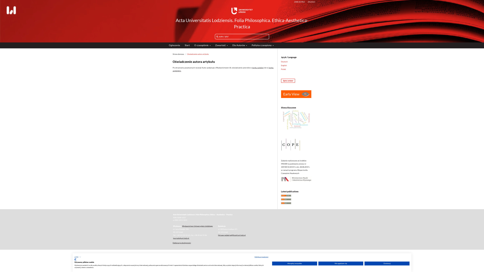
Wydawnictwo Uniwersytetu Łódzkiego (197, 226)
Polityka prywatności (261, 257)
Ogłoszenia (174, 45)
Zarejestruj (299, 2)
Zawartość (220, 45)
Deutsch (284, 62)
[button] (77, 257)
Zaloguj (311, 2)
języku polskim (258, 68)
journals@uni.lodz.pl (181, 238)
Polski (283, 69)
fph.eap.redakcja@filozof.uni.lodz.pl (232, 235)
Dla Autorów (239, 45)
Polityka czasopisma (262, 45)
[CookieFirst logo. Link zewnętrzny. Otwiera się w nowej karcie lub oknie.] (75, 259)
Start (187, 45)
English (284, 65)
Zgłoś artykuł (288, 81)
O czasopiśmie (201, 45)
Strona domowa (178, 54)
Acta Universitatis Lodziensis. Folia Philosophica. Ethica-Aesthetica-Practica (242, 23)
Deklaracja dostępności (182, 243)
